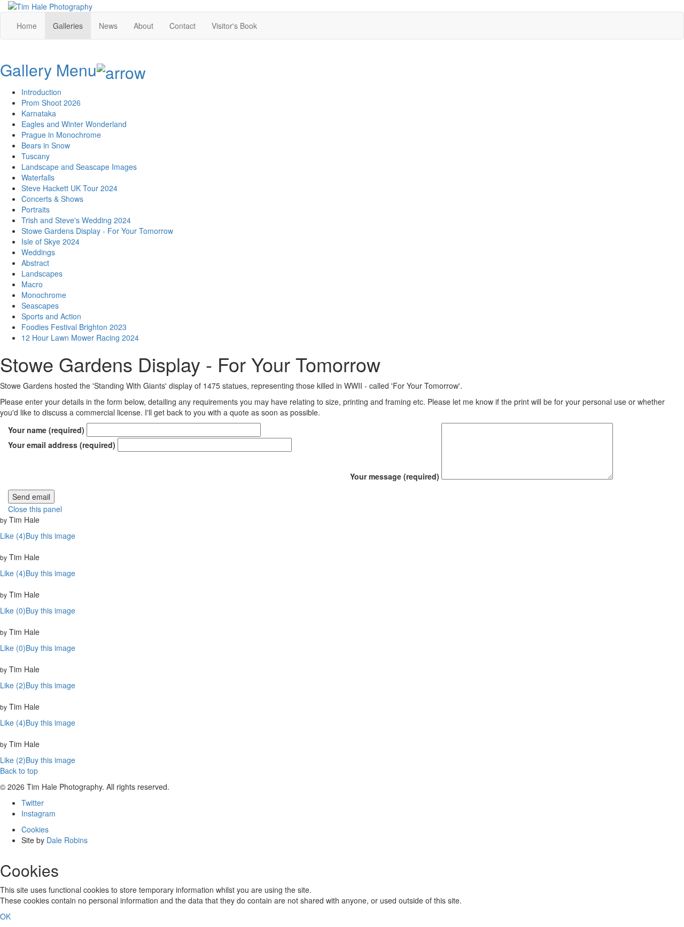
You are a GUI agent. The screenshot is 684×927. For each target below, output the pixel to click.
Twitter (32, 802)
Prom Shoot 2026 (51, 102)
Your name (46, 430)
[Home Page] (50, 5)
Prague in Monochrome (61, 134)
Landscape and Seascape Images (79, 166)
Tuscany (35, 156)
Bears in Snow (45, 145)
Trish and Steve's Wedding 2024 (76, 220)
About (143, 25)
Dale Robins (67, 840)
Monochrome (43, 294)
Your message (394, 476)
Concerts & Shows (52, 198)
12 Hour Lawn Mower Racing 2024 (80, 337)
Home (27, 25)
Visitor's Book (234, 25)
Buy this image (50, 535)
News (108, 25)
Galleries (68, 25)
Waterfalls (38, 177)
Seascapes (40, 305)
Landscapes (42, 273)
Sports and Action (51, 316)
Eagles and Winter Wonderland (74, 124)
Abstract (35, 262)
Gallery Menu (48, 69)
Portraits (35, 209)
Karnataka (38, 113)
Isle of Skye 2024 (50, 241)
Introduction (41, 92)
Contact (182, 25)
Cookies (35, 829)
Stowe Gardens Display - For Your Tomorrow (97, 230)
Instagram (38, 813)
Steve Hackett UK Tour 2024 (69, 188)
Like (13, 535)
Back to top (19, 770)
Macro (32, 284)
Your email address (61, 444)
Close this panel (35, 509)
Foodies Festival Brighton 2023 (74, 326)
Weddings (38, 252)
